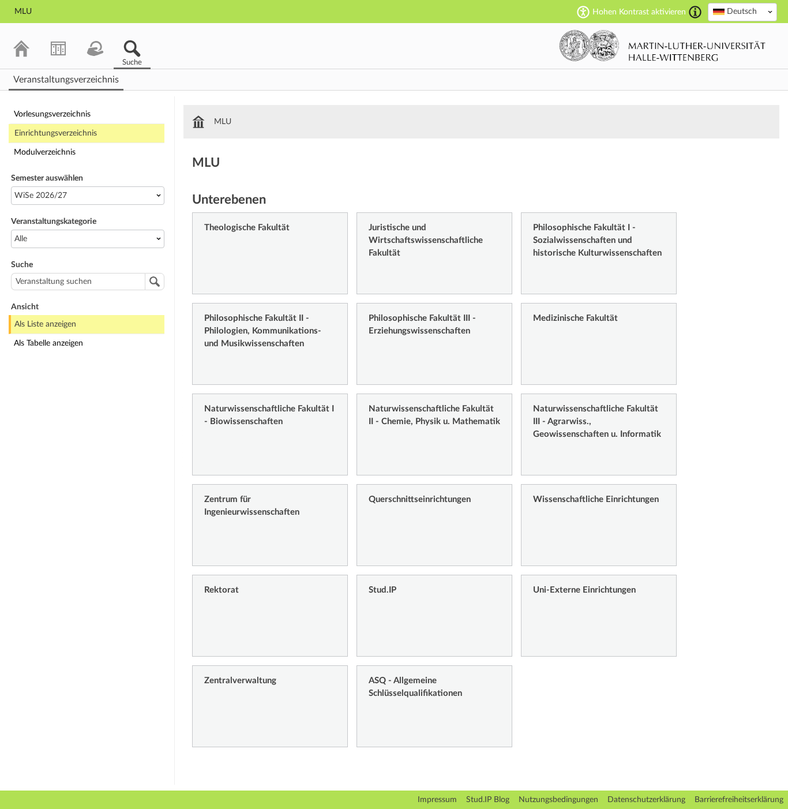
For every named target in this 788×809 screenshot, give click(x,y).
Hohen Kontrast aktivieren (639, 12)
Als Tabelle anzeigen (48, 343)
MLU (222, 122)
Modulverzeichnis (45, 152)
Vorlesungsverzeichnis (52, 114)
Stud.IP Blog (487, 800)
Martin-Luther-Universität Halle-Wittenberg (662, 45)
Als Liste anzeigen (45, 324)
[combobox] (742, 12)
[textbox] (742, 11)
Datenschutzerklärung (646, 800)
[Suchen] (154, 281)
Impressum (437, 800)
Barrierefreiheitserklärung (739, 800)
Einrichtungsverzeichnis (55, 133)
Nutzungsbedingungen (558, 800)
